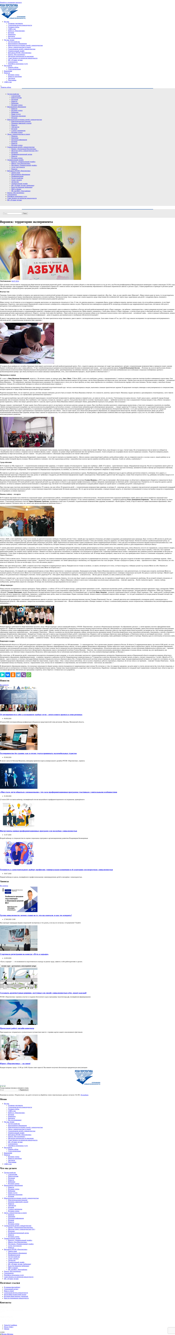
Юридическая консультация (20, 121)
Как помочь (8, 65)
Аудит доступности (18, 167)
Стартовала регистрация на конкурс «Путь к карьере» (24, 954)
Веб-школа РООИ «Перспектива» (19, 53)
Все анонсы (4, 886)
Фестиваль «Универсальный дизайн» (24, 165)
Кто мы (6, 21)
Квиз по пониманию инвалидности (16, 1298)
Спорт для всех (16, 180)
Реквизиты (12, 34)
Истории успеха (13, 75)
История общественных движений (16, 1296)
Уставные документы (15, 23)
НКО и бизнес (16, 189)
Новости (7, 73)
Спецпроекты (13, 62)
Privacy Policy (8, 1327)
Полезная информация (19, 140)
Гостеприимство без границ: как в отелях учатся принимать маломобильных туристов (38, 753)
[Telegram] (18, 674)
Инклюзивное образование (17, 43)
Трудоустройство (14, 42)
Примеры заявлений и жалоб (21, 123)
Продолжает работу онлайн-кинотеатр (17, 1028)
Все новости (4, 685)
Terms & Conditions (10, 1325)
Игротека (14, 152)
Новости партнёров (15, 76)
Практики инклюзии (18, 116)
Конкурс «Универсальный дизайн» (23, 161)
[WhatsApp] (28, 674)
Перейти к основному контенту (11, 2)
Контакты (11, 36)
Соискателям (15, 96)
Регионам (14, 99)
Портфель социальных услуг (18, 64)
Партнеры (14, 138)
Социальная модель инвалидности (20, 25)
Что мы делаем (9, 40)
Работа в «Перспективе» (16, 31)
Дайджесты (15, 127)
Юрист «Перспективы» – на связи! (15, 1063)
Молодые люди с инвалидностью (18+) (24, 151)
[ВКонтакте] (7, 674)
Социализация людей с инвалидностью (21, 49)
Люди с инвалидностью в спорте (19, 47)
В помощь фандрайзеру (12, 1287)
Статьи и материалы (18, 130)
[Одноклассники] (13, 674)
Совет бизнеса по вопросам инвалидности (22, 58)
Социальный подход (11, 1289)
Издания (11, 32)
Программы (12, 80)
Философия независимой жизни (15, 1294)
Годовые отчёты (13, 27)
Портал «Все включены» (16, 54)
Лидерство (15, 182)
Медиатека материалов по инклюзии (21, 56)
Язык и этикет (9, 1291)
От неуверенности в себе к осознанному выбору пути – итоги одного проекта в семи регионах (41, 714)
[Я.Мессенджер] (2, 674)
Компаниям (8, 71)
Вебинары (14, 103)
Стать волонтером (14, 69)
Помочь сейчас (13, 67)
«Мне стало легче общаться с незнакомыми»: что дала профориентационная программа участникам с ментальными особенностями (58, 792)
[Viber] (23, 674)
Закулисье (11, 78)
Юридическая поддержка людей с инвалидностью (25, 45)
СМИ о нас (12, 29)
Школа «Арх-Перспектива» (20, 163)
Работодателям (16, 97)
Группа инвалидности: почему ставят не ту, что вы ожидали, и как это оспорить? (36, 915)
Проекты (14, 136)
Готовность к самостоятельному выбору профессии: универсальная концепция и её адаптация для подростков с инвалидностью (56, 870)
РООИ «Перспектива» (12, 1332)
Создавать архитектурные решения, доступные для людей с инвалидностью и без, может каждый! (43, 993)
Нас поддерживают (14, 38)
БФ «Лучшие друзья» (15, 60)
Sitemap (6, 1329)
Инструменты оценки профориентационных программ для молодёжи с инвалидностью (38, 831)
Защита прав (15, 172)
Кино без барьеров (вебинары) (21, 187)
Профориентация (17, 176)
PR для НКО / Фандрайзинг (21, 191)
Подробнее (84, 1095)
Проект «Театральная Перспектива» (23, 149)
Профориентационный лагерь (21, 154)
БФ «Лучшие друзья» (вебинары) (22, 185)
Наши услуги (16, 114)
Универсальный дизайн (16, 51)
